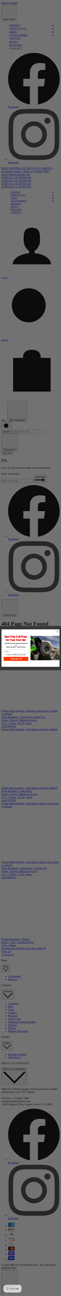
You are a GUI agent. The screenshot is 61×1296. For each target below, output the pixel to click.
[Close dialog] (57, 631)
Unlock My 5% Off (16, 659)
